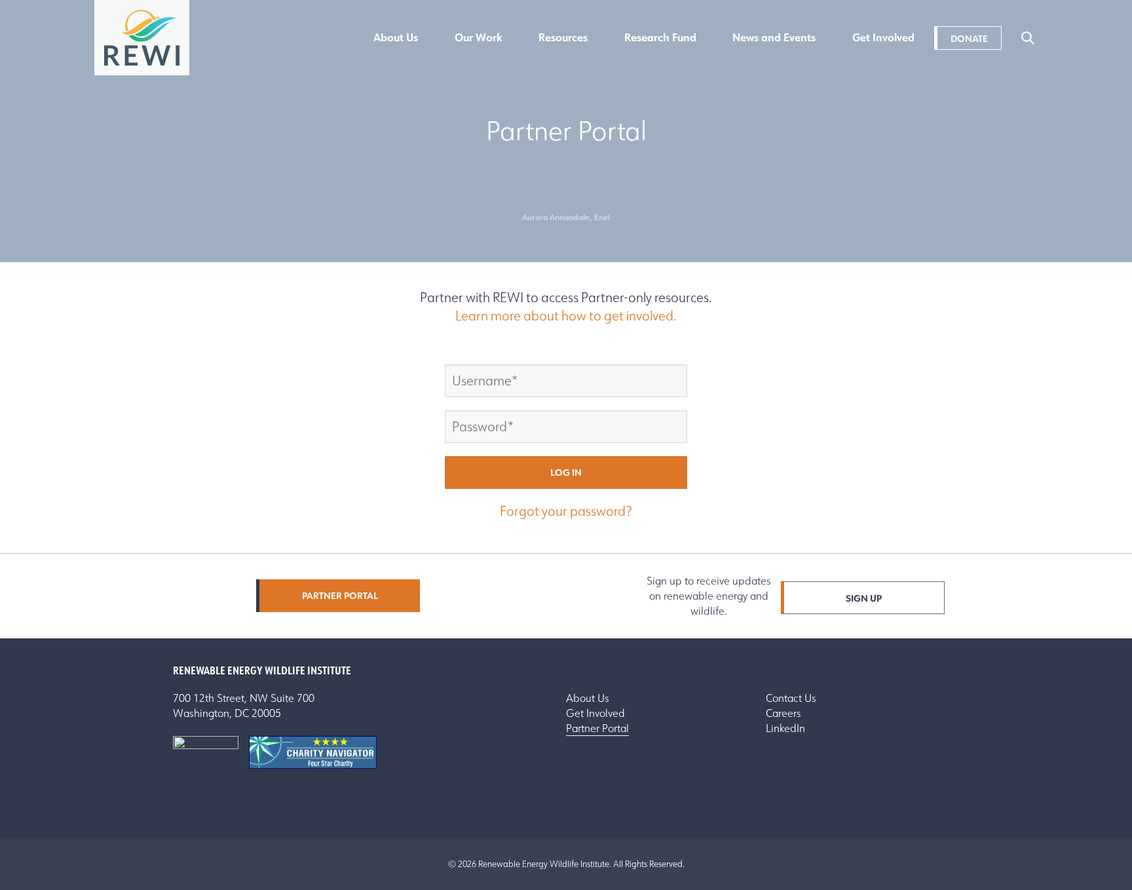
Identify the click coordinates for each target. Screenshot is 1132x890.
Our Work (478, 37)
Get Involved (883, 37)
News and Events (774, 37)
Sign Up (864, 598)
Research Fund (660, 37)
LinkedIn (785, 728)
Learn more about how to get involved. (566, 316)
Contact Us (791, 698)
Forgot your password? (566, 511)
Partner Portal (340, 595)
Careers (783, 713)
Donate (969, 38)
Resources (563, 37)
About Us (395, 37)
